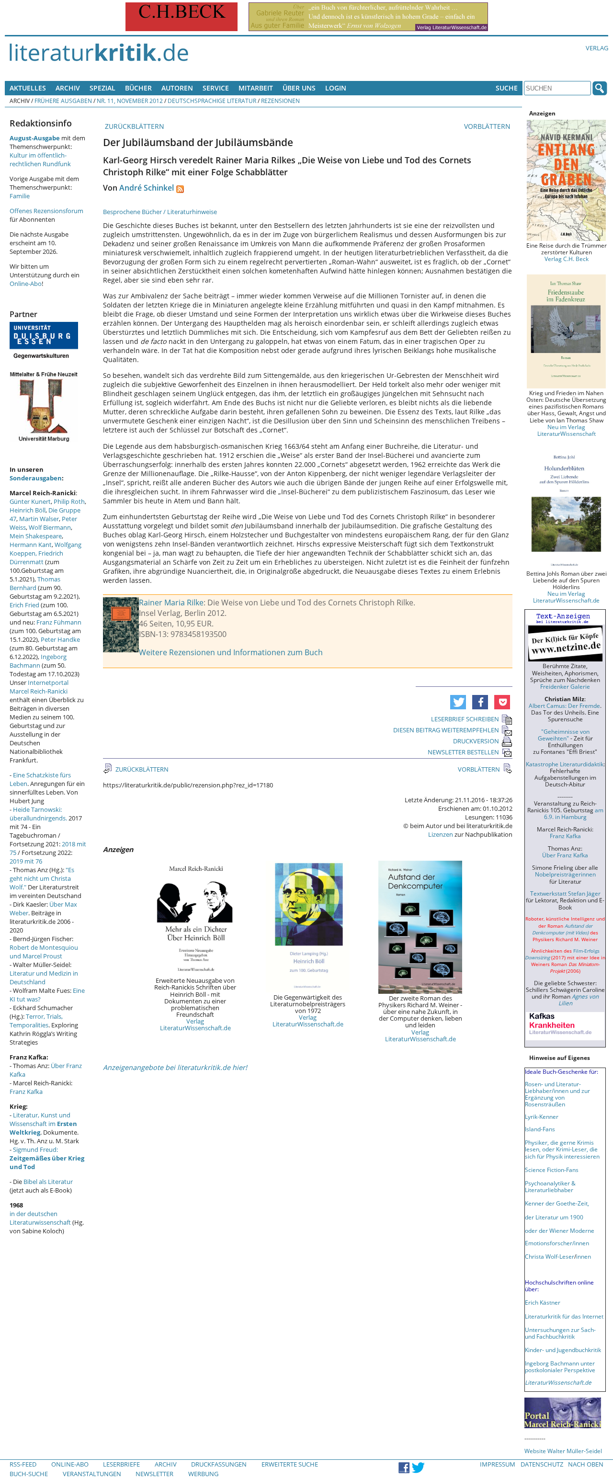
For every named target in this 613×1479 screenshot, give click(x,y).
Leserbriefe (121, 1464)
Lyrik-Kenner (541, 1116)
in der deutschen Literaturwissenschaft (40, 1218)
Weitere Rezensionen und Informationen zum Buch (231, 652)
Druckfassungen (219, 1464)
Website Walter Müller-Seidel (563, 1451)
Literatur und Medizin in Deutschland (44, 977)
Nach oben (585, 1464)
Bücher (138, 87)
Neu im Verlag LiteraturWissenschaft (566, 430)
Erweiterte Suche (289, 1464)
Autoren (177, 87)
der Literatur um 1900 (554, 1217)
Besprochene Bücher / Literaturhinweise (160, 211)
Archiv (68, 87)
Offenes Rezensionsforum (46, 210)
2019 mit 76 (26, 861)
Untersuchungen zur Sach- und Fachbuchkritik (560, 1333)
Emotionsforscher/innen (557, 1243)
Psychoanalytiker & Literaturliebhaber (550, 1186)
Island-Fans (540, 1129)
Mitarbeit (255, 87)
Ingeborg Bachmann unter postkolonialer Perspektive (560, 1366)
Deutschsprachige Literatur (212, 100)
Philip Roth (69, 501)
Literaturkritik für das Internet (564, 1316)
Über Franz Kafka (565, 855)
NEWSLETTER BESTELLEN (463, 752)
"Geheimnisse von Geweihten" (564, 735)
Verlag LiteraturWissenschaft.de (195, 1024)
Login (335, 87)
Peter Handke (60, 639)
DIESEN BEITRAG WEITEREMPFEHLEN (446, 730)
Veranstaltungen (92, 1473)
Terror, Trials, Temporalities (36, 1020)
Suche (507, 87)
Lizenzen (440, 834)
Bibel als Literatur (48, 1181)
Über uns (299, 87)
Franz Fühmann (58, 622)
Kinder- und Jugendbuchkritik (563, 1350)
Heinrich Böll (27, 510)
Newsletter (154, 1473)
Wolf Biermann (50, 527)
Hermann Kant (31, 544)
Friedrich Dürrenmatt (36, 557)
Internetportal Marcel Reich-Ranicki (39, 686)
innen (583, 1256)
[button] (458, 702)
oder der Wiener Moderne (559, 1230)
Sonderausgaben (36, 478)
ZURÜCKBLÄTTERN (133, 126)
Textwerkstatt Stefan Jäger (565, 893)
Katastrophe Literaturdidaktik (564, 764)
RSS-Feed (23, 1464)
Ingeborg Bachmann (38, 661)
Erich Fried (24, 605)
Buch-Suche (29, 1473)
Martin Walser (39, 518)
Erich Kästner (542, 1302)
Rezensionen (280, 100)
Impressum (497, 1464)
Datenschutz (542, 1464)
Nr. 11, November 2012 (130, 100)
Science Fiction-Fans (552, 1169)
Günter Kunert (30, 501)
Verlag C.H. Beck (567, 258)
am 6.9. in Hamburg (573, 813)
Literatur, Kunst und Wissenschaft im (43, 1124)
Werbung (203, 1473)
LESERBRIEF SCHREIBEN (465, 719)
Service (216, 87)
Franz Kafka (26, 1091)
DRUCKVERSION (476, 741)
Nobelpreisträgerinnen (565, 874)
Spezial (102, 87)
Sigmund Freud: (47, 1158)
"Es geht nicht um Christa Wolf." (42, 878)
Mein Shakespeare (36, 536)
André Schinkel (146, 187)
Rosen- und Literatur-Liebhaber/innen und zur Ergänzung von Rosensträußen (557, 1094)
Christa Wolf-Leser (549, 1256)
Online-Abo (26, 283)
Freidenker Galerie (565, 686)
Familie (20, 196)
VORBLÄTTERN (488, 126)
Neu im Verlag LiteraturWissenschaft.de (566, 597)
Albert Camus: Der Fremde (564, 705)
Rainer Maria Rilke (171, 602)
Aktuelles (28, 87)
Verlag (597, 48)
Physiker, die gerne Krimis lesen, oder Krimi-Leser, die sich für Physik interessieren (562, 1149)
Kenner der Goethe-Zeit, (557, 1203)
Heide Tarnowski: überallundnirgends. (38, 813)
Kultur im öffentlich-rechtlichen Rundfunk (40, 159)
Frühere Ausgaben (63, 100)
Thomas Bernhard (35, 583)
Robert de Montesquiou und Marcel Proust (44, 951)
